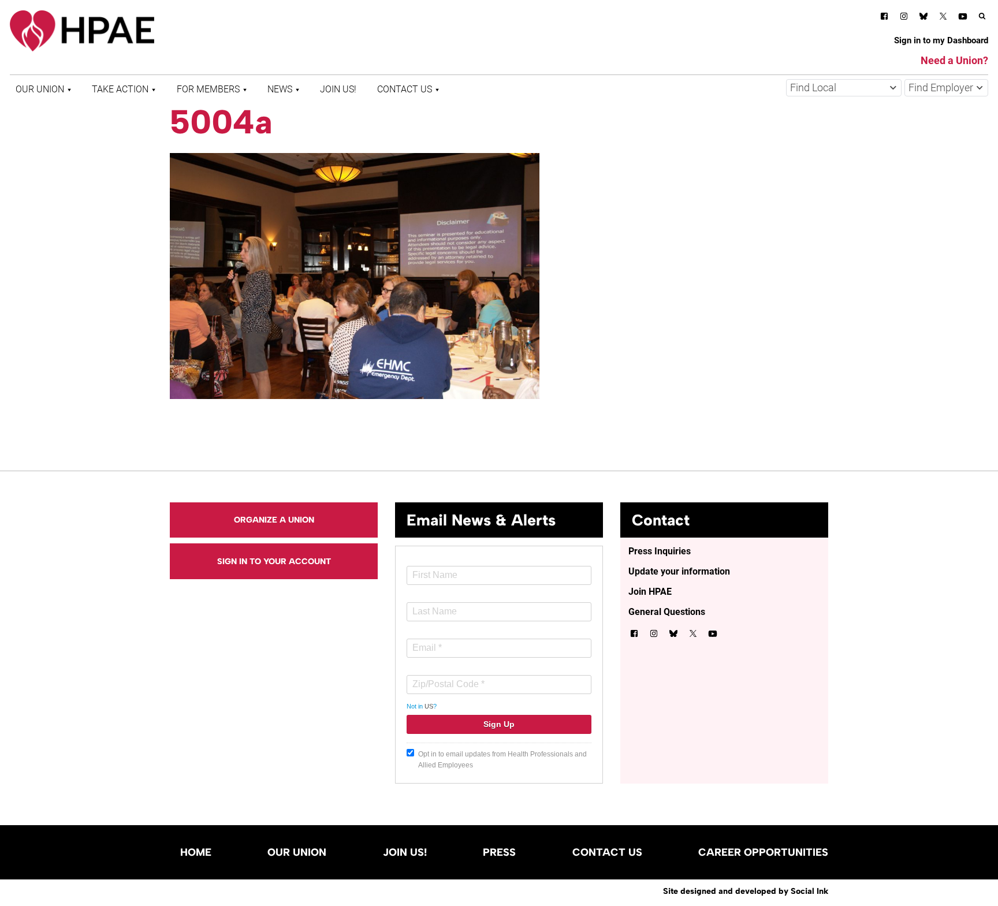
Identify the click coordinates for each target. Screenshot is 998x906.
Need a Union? (954, 60)
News (279, 89)
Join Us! (338, 89)
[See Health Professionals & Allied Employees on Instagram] (904, 18)
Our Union (40, 89)
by (745, 891)
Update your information (679, 571)
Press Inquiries (659, 551)
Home (195, 852)
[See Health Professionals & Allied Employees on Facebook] (884, 18)
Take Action (120, 89)
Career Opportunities (763, 852)
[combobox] (844, 87)
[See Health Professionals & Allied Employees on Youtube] (963, 18)
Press (499, 852)
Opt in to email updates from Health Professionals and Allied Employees (502, 759)
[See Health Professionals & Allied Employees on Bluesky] (923, 18)
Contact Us (404, 89)
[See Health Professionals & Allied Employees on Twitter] (943, 18)
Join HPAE (650, 591)
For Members (208, 89)
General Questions (666, 611)
